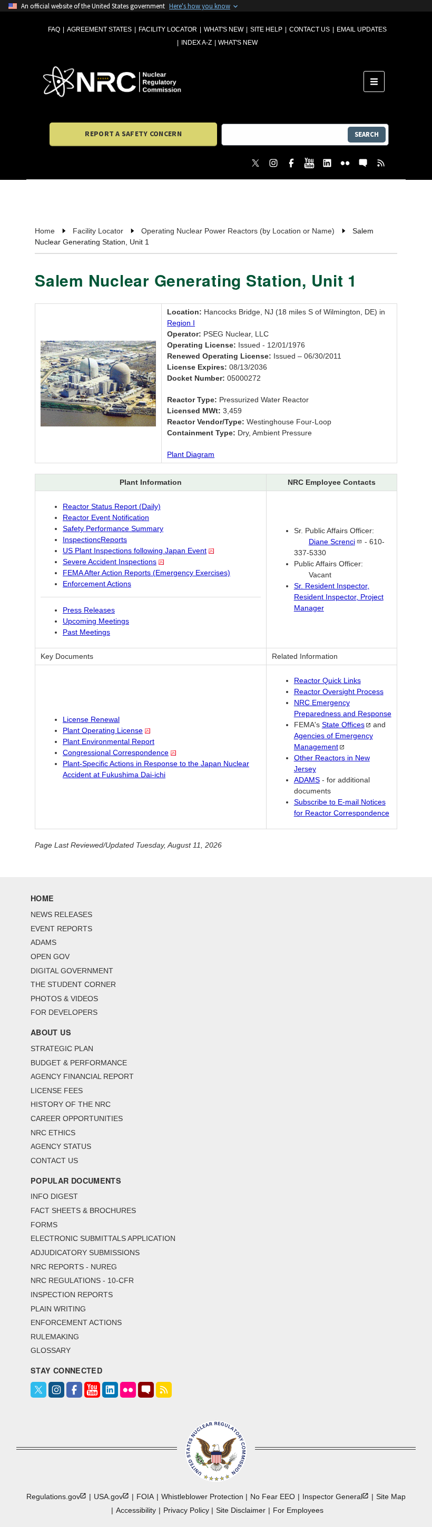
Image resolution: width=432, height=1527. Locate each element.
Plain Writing (58, 1309)
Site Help (266, 29)
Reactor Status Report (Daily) (112, 506)
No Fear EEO (272, 1496)
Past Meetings (86, 632)
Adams (43, 942)
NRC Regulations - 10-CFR (82, 1280)
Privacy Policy (186, 1510)
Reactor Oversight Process (339, 691)
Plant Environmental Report (108, 741)
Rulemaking (55, 1336)
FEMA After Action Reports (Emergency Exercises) (146, 572)
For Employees (298, 1510)
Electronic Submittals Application (103, 1238)
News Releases (61, 914)
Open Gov (50, 956)
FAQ (54, 29)
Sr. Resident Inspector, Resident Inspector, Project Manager (339, 597)
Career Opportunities (77, 1118)
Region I (181, 323)
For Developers (64, 1012)
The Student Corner (73, 984)
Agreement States (99, 29)
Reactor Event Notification (106, 517)
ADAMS (307, 780)
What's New (223, 29)
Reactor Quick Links (327, 680)
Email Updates (362, 29)
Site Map (391, 1496)
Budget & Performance (79, 1062)
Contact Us (309, 29)
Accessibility (136, 1510)
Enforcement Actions (97, 583)
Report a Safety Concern (133, 133)
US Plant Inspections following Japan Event (135, 550)
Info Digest (54, 1196)
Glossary (51, 1350)
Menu (377, 81)
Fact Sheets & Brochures (83, 1210)
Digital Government (72, 970)
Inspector (332, 1496)
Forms (44, 1224)
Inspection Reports (72, 1294)
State (343, 724)
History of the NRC (71, 1104)
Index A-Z (196, 42)
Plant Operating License (103, 730)
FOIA (145, 1496)
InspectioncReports (95, 539)
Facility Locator (168, 29)
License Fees (57, 1090)
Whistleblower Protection (202, 1496)
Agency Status (61, 1146)
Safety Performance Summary (113, 528)
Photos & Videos (64, 998)
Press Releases (89, 610)
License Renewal (91, 719)
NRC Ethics (53, 1132)
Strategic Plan (62, 1048)
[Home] (203, 81)
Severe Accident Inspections (109, 561)
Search (367, 134)
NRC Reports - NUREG (74, 1267)
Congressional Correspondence (116, 752)
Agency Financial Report (82, 1076)
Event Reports (61, 928)
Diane (332, 541)
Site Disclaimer (241, 1510)
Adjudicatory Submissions (85, 1252)
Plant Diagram (190, 454)
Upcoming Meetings (96, 621)
